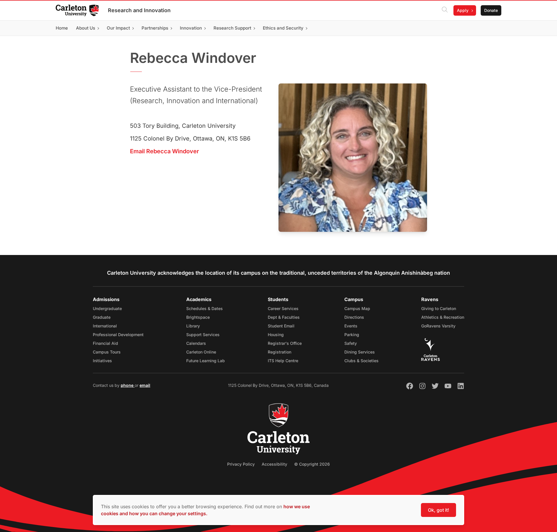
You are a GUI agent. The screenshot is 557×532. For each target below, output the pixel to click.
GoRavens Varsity (438, 325)
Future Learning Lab (205, 360)
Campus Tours (107, 351)
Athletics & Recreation (442, 317)
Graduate (102, 317)
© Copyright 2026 (312, 464)
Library (193, 325)
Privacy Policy (241, 464)
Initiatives (102, 360)
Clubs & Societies (361, 360)
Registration (279, 351)
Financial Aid (105, 343)
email (145, 385)
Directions (354, 317)
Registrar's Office (285, 343)
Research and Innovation (139, 10)
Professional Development (118, 334)
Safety (350, 343)
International (105, 325)
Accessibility (274, 464)
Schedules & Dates (204, 308)
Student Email (281, 325)
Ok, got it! (438, 510)
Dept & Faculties (284, 317)
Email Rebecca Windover (164, 151)
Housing (276, 334)
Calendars (196, 343)
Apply (463, 10)
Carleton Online (201, 351)
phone (128, 385)
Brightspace (198, 317)
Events (350, 325)
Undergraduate (107, 308)
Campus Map (357, 308)
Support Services (203, 334)
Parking (351, 334)
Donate (491, 10)
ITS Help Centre (283, 360)
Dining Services (359, 351)
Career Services (283, 308)
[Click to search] (445, 10)
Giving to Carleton (438, 308)
